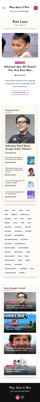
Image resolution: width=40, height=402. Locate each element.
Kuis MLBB (8, 235)
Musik (27, 256)
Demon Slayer (24, 214)
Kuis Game (8, 231)
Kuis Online (8, 243)
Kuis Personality (10, 247)
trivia (32, 268)
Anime (21, 210)
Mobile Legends (9, 256)
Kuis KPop (28, 231)
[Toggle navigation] (3, 8)
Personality (20, 62)
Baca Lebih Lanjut (20, 92)
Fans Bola (8, 218)
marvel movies (18, 251)
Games (29, 218)
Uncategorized (12, 323)
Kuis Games (18, 231)
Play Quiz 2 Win (19, 7)
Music (20, 256)
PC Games (8, 264)
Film (15, 218)
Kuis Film (28, 227)
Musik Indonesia (10, 260)
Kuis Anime (8, 227)
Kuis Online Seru (20, 243)
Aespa (7, 210)
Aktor (14, 210)
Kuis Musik (24, 239)
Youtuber (22, 272)
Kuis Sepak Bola (24, 247)
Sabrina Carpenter (11, 268)
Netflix (28, 260)
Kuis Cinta (18, 227)
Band (6, 214)
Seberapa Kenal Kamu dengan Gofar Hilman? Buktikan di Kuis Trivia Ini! (19, 308)
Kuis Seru (8, 251)
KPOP (22, 222)
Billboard (14, 214)
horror (15, 222)
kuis (29, 222)
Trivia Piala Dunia (10, 272)
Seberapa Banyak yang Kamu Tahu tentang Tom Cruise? (14, 170)
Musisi (20, 260)
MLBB (28, 251)
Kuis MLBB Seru (19, 235)
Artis (28, 210)
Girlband (7, 222)
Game (22, 218)
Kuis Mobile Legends (11, 239)
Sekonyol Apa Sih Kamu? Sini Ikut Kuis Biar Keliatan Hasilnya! (20, 70)
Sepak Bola (23, 268)
